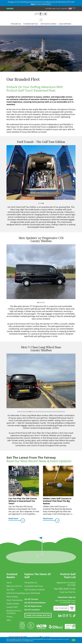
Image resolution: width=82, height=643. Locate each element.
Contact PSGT (12, 607)
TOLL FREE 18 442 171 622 (52, 8)
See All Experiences (33, 606)
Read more (13, 518)
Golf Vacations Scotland (34, 589)
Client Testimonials (14, 600)
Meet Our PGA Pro (14, 586)
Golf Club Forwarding (15, 593)
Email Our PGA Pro (68, 592)
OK (73, 640)
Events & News (12, 603)
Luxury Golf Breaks (32, 593)
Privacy (9, 616)
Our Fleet (10, 589)
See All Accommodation (35, 602)
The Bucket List (30, 582)
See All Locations (32, 609)
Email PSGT (64, 8)
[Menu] (41, 19)
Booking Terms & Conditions (13, 611)
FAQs (8, 620)
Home (9, 582)
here (32, 4)
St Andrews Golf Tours (33, 586)
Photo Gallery (12, 596)
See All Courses (31, 599)
